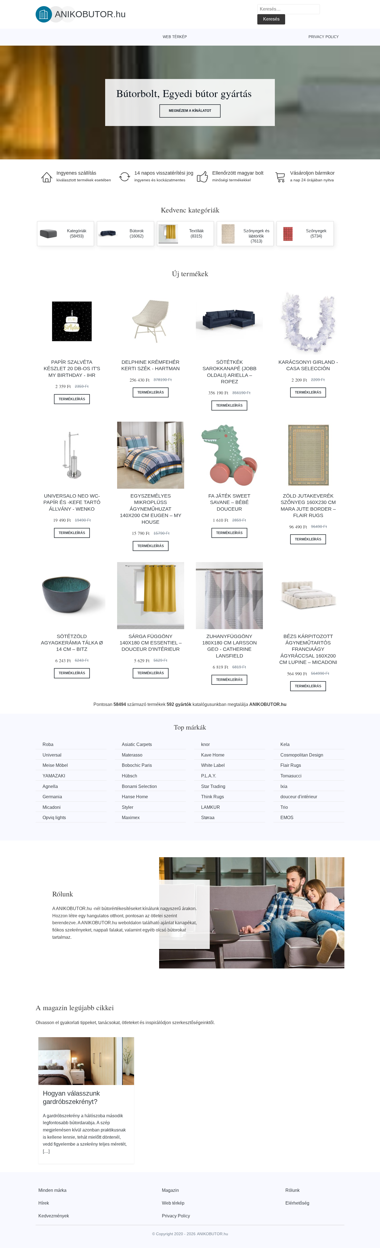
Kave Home (212, 755)
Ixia (283, 786)
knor (205, 744)
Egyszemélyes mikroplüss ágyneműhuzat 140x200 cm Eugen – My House (150, 509)
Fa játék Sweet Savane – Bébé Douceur (229, 502)
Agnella (50, 786)
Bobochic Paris (137, 765)
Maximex (131, 817)
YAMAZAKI (54, 775)
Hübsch (129, 775)
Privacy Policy (324, 37)
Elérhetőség (297, 1203)
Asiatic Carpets (137, 744)
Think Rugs (212, 796)
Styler (127, 807)
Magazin (170, 1190)
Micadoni (52, 807)
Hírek (43, 1203)
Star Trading (213, 786)
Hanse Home (135, 796)
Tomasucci (291, 775)
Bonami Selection (139, 786)
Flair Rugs (290, 765)
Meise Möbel (55, 765)
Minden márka (52, 1190)
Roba (48, 744)
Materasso (132, 755)
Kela (285, 744)
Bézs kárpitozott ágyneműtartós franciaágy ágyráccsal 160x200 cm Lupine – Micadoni (308, 649)
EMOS (286, 817)
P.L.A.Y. (208, 775)
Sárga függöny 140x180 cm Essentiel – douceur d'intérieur (151, 643)
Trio (284, 807)
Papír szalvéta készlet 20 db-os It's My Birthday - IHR (72, 368)
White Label (213, 765)
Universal (52, 755)
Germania (52, 796)
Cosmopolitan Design (301, 755)
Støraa (207, 817)
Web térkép (175, 37)
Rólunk (292, 1190)
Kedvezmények (53, 1216)
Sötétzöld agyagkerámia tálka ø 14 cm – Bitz (72, 643)
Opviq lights (54, 817)
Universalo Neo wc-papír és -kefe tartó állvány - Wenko (71, 502)
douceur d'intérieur (298, 796)
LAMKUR (210, 807)
